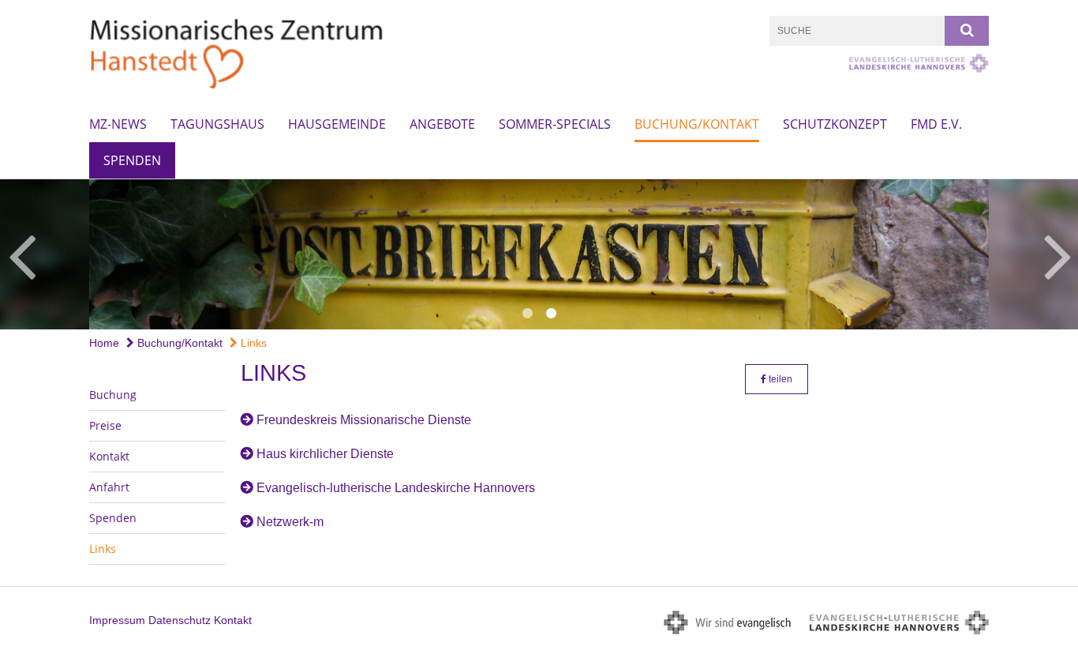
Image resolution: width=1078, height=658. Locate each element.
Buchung (113, 394)
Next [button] (1058, 254)
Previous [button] (22, 254)
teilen (779, 379)
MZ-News (118, 124)
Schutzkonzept (835, 124)
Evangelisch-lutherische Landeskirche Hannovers (395, 487)
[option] (539, 254)
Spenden (132, 160)
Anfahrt (109, 486)
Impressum (117, 620)
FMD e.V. (936, 124)
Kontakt (109, 456)
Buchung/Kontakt (696, 124)
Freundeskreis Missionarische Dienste (363, 420)
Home (104, 343)
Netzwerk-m (290, 521)
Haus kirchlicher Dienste (325, 454)
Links (252, 343)
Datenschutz (179, 620)
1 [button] (527, 313)
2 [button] (551, 313)
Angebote (442, 124)
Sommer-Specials (555, 124)
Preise (105, 425)
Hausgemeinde (337, 124)
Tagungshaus (217, 124)
